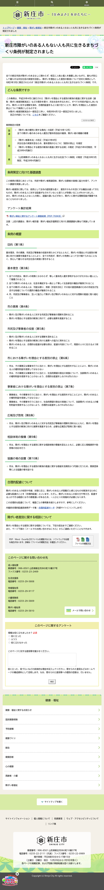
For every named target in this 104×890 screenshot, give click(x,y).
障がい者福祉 (36, 28)
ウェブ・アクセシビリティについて (82, 819)
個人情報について (42, 819)
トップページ (9, 28)
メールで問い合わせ (81, 610)
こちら (35, 115)
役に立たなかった (19, 643)
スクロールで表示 (88, 120)
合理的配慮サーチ (47, 508)
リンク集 (52, 824)
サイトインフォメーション (17, 819)
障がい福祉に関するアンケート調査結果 (36, 216)
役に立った (16, 636)
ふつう (14, 639)
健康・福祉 (22, 28)
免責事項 (58, 819)
